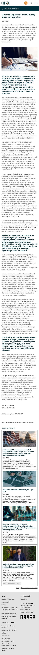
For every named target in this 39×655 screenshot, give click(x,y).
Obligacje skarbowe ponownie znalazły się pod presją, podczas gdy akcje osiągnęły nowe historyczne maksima (18, 566)
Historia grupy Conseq (8, 599)
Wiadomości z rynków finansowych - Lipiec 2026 (18, 490)
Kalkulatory (5, 633)
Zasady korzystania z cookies (8, 649)
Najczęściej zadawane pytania (8, 626)
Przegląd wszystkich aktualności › (27, 588)
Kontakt (4, 605)
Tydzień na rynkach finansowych (11, 583)
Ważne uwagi (6, 638)
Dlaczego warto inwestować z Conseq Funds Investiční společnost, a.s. (10, 609)
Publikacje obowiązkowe (9, 614)
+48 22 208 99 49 (25, 609)
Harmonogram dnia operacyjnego (7, 642)
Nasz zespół (5, 602)
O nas (4, 596)
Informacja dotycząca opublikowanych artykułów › (18, 422)
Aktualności (25, 596)
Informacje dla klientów (9, 646)
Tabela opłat (5, 636)
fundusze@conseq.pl (27, 612)
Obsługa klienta (8, 623)
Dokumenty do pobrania (9, 630)
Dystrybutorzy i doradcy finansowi (9, 617)
